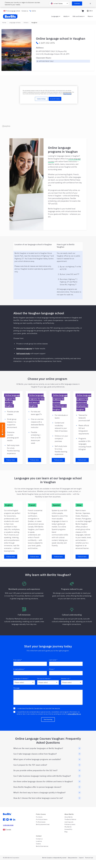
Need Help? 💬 (2, 430)
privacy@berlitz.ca (74, 714)
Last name (53, 660)
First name (17, 660)
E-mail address (19, 669)
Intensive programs (24, 348)
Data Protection (67, 93)
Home (4, 22)
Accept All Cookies (55, 99)
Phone (52, 669)
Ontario (26, 22)
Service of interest (44, 678)
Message (16, 688)
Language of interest (20, 678)
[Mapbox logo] (6, 126)
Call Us (34, 11)
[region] (48, 104)
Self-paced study (23, 353)
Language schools (15, 22)
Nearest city (65, 678)
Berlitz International (42, 846)
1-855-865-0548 (8, 825)
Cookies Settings (41, 99)
